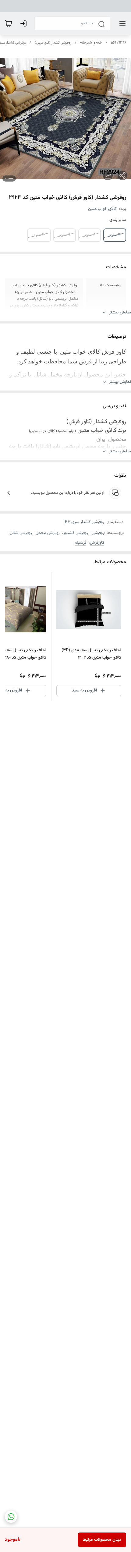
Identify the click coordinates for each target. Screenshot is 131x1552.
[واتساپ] (11, 1517)
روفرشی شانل (21, 533)
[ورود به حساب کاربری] (25, 23)
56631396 (118, 42)
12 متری (39, 235)
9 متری (64, 235)
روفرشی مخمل (48, 533)
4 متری (115, 235)
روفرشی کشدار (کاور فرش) (53, 42)
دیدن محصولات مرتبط (102, 1539)
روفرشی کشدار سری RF (84, 522)
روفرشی (98, 533)
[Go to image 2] (5, 178)
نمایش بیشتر (120, 312)
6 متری (89, 235)
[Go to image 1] (11, 178)
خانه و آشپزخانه (91, 42)
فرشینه (80, 542)
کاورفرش (97, 542)
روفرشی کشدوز (75, 533)
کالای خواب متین (102, 209)
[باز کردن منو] (121, 23)
